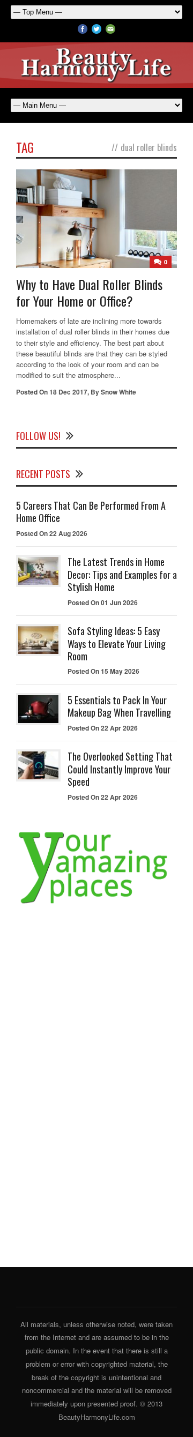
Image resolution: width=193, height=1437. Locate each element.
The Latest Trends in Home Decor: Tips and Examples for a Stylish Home (122, 574)
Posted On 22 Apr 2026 (103, 728)
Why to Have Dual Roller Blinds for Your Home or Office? (89, 292)
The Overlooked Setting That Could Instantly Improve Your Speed (120, 768)
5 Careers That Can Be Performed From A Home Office (91, 511)
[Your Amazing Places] (96, 903)
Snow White (118, 392)
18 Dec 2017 (68, 392)
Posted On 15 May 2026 (103, 671)
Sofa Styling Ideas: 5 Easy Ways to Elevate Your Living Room (117, 643)
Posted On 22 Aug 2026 (51, 533)
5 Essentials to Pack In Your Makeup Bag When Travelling (119, 706)
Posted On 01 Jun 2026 (103, 602)
